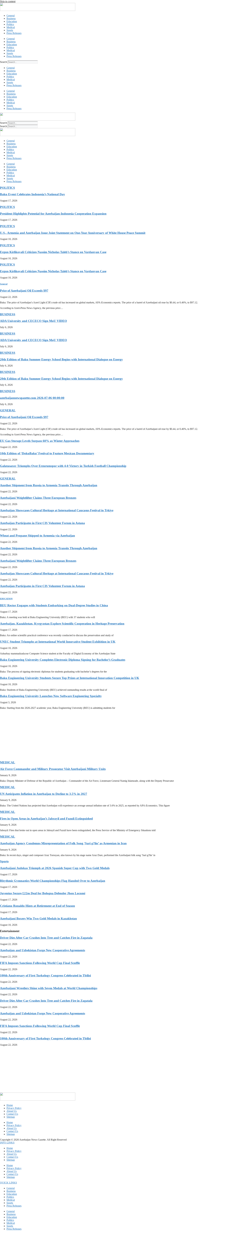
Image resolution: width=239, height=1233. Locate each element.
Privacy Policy (14, 1108)
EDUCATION (6, 598)
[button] (7, 1142)
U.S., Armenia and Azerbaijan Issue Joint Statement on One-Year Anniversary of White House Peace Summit (72, 233)
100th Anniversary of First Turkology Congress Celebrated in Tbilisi (45, 975)
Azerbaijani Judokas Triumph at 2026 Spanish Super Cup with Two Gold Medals (55, 868)
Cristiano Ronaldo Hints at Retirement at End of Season (37, 905)
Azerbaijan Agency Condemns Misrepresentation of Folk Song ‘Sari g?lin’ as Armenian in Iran (63, 843)
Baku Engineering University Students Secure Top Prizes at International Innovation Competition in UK (69, 678)
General (11, 15)
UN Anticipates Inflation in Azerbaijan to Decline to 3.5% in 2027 (43, 794)
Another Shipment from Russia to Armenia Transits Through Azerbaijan (48, 485)
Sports (10, 30)
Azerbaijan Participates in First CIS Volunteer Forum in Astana (42, 523)
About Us (12, 1111)
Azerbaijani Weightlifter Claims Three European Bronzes (38, 497)
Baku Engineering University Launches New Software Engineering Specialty (51, 696)
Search (3, 62)
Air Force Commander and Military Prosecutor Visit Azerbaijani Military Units (53, 769)
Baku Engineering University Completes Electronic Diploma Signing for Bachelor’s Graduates (62, 659)
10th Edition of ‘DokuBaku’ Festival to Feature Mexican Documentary (47, 453)
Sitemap (11, 1116)
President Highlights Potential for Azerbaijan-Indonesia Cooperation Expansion (53, 213)
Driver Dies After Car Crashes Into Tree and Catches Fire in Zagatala (46, 937)
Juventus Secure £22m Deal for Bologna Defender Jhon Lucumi (42, 893)
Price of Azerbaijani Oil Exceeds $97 (24, 290)
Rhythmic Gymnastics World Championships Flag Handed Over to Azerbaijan (52, 880)
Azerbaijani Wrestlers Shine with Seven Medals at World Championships (48, 988)
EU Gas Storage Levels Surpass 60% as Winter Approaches (39, 441)
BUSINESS (7, 314)
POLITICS (7, 187)
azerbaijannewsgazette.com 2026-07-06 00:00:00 (32, 398)
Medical (11, 27)
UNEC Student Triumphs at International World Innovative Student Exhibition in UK (57, 641)
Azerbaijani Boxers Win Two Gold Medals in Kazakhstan (38, 918)
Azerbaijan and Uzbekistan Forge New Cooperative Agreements (42, 950)
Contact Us (12, 1114)
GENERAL (8, 410)
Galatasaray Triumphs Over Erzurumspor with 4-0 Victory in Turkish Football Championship (63, 466)
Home (10, 1105)
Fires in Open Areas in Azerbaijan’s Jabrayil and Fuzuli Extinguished (46, 818)
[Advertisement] (97, 735)
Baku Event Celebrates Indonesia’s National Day (32, 194)
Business (11, 18)
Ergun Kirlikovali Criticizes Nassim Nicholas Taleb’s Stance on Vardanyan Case (53, 252)
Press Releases (14, 33)
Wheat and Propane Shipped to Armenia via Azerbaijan (37, 535)
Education (12, 21)
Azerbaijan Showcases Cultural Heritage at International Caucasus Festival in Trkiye (56, 510)
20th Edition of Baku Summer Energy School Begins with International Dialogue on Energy (61, 359)
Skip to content (7, 1)
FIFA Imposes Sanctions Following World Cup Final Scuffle (40, 963)
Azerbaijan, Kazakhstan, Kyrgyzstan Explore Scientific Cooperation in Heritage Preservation (62, 623)
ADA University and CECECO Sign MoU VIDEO (33, 321)
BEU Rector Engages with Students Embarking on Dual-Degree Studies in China (54, 605)
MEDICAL (7, 762)
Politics (10, 24)
